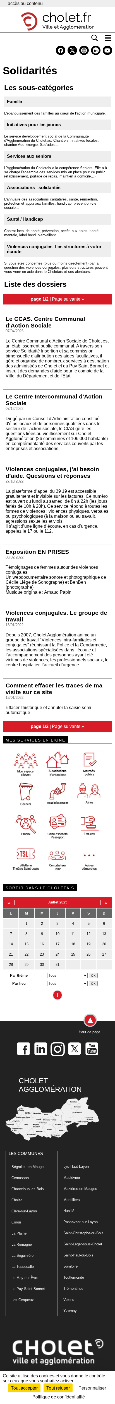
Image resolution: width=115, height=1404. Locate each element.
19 (88, 944)
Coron (16, 1222)
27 (104, 954)
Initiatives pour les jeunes (34, 124)
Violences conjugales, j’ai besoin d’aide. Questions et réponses (52, 472)
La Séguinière (22, 1255)
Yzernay (70, 1311)
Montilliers (71, 1200)
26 (88, 954)
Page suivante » (68, 298)
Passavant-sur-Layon (80, 1222)
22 (26, 954)
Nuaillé (68, 1211)
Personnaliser (92, 1388)
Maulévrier (71, 1177)
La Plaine (19, 1233)
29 (26, 965)
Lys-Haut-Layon (76, 1166)
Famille (14, 101)
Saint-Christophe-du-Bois (83, 1233)
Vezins (68, 1300)
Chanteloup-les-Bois (27, 1189)
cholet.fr (66, 17)
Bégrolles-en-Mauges (28, 1167)
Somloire (70, 1266)
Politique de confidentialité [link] (58, 1396)
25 (73, 954)
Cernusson (20, 1178)
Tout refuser (58, 1388)
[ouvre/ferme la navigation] (108, 38)
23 (42, 954)
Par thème (19, 975)
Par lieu (19, 983)
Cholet (16, 1200)
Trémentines (73, 1288)
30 (42, 965)
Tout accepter (24, 1388)
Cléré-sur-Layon (24, 1211)
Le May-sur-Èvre (24, 1278)
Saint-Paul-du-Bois (78, 1255)
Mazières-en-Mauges (80, 1189)
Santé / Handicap (25, 219)
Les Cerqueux (22, 1300)
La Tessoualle (22, 1267)
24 (57, 954)
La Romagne (21, 1244)
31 (57, 965)
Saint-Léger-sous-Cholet (82, 1244)
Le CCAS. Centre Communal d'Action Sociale (45, 322)
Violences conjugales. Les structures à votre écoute (54, 249)
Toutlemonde (73, 1277)
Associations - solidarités (34, 187)
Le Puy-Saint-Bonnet (28, 1289)
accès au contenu (25, 3)
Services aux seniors (29, 156)
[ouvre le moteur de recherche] (95, 38)
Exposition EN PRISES (37, 552)
